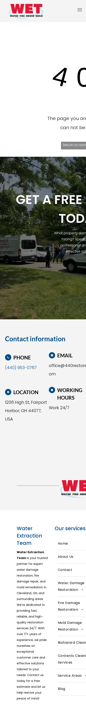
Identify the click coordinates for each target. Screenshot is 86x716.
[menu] (80, 10)
